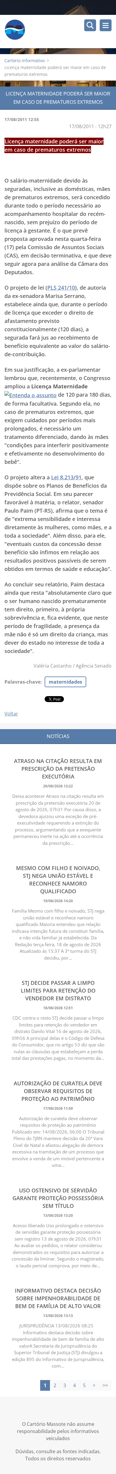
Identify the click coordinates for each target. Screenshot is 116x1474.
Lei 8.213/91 (66, 477)
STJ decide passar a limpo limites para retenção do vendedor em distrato (58, 990)
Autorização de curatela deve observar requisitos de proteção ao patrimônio (58, 1091)
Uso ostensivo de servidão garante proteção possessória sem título (58, 1198)
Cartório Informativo (24, 60)
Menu (106, 25)
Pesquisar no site (90, 25)
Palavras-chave (22, 682)
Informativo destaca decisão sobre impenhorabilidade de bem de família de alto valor (58, 1298)
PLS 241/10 (61, 287)
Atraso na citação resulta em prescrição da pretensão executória (58, 768)
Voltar (11, 713)
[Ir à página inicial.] (60, 31)
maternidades (65, 682)
